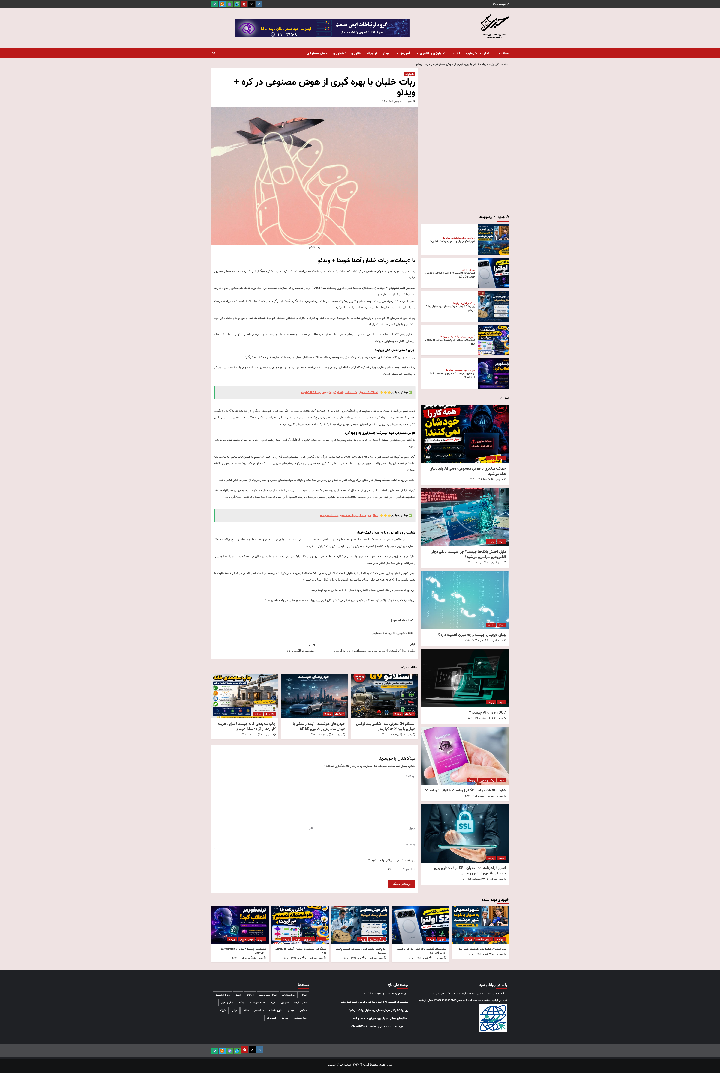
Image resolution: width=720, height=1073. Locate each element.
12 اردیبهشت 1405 (477, 878)
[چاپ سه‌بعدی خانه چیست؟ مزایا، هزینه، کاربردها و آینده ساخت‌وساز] (245, 696)
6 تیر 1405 (481, 562)
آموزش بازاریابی (288, 995)
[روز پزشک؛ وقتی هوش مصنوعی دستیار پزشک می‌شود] (493, 306)
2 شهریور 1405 (485, 953)
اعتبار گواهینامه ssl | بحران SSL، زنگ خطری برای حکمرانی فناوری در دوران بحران (470, 870)
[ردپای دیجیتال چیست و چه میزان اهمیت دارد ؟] (465, 600)
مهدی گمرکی (496, 562)
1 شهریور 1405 (425, 957)
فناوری (356, 53)
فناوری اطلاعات (458, 237)
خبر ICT (399, 334)
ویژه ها (397, 713)
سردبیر (338, 734)
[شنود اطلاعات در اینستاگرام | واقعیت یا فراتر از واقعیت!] (465, 756)
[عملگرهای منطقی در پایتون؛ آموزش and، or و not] (493, 340)
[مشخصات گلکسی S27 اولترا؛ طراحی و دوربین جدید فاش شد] (493, 273)
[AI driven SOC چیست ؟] (465, 678)
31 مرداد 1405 (359, 957)
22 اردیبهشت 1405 (483, 795)
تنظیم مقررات (300, 1002)
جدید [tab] (502, 217)
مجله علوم (259, 1010)
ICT (457, 53)
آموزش (405, 53)
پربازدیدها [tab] (486, 217)
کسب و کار (271, 1018)
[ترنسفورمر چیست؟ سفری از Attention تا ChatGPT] (493, 373)
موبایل (472, 269)
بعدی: (300, 647)
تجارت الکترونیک (477, 53)
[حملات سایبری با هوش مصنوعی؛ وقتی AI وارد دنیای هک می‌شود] (465, 434)
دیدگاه (410, 776)
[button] (214, 53)
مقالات (504, 53)
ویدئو (386, 53)
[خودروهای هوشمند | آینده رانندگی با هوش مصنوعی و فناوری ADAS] (314, 696)
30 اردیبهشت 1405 (485, 718)
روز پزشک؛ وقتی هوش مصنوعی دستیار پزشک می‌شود (450, 308)
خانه (506, 64)
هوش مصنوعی (317, 53)
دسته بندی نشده (257, 1002)
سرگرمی (303, 1010)
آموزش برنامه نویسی (457, 336)
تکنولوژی (339, 53)
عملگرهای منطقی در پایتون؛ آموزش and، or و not (450, 342)
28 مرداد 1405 (485, 479)
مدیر (410, 101)
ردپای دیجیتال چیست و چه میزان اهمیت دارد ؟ (472, 635)
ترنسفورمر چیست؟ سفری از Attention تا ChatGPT (452, 375)
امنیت (501, 458)
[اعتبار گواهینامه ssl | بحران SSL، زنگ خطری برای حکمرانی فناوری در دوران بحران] (465, 833)
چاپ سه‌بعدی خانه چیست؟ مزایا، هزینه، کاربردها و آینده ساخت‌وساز (246, 726)
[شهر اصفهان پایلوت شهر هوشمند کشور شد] (493, 239)
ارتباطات (471, 237)
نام (311, 828)
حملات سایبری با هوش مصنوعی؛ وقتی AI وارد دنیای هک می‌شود (468, 471)
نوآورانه (371, 53)
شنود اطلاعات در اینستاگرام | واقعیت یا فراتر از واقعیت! (465, 790)
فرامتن (291, 1010)
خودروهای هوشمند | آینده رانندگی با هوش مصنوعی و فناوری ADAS (319, 726)
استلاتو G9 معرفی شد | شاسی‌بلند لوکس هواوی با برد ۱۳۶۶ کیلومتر (385, 726)
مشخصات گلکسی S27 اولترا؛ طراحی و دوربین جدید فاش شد (450, 275)
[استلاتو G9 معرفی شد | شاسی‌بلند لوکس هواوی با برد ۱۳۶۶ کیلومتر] (384, 696)
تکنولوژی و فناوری (432, 53)
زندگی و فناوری (467, 303)
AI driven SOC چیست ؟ (487, 713)
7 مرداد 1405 (325, 734)
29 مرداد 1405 (247, 957)
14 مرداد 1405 (397, 734)
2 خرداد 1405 (480, 640)
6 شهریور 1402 (397, 101)
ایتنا (387, 334)
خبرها (273, 1002)
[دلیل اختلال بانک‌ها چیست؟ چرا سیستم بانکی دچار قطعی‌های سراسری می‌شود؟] (465, 517)
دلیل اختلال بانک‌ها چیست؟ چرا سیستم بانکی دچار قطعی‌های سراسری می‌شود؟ (469, 554)
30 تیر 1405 (255, 734)
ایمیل (412, 828)
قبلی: (374, 647)
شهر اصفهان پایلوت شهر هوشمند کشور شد (451, 241)
